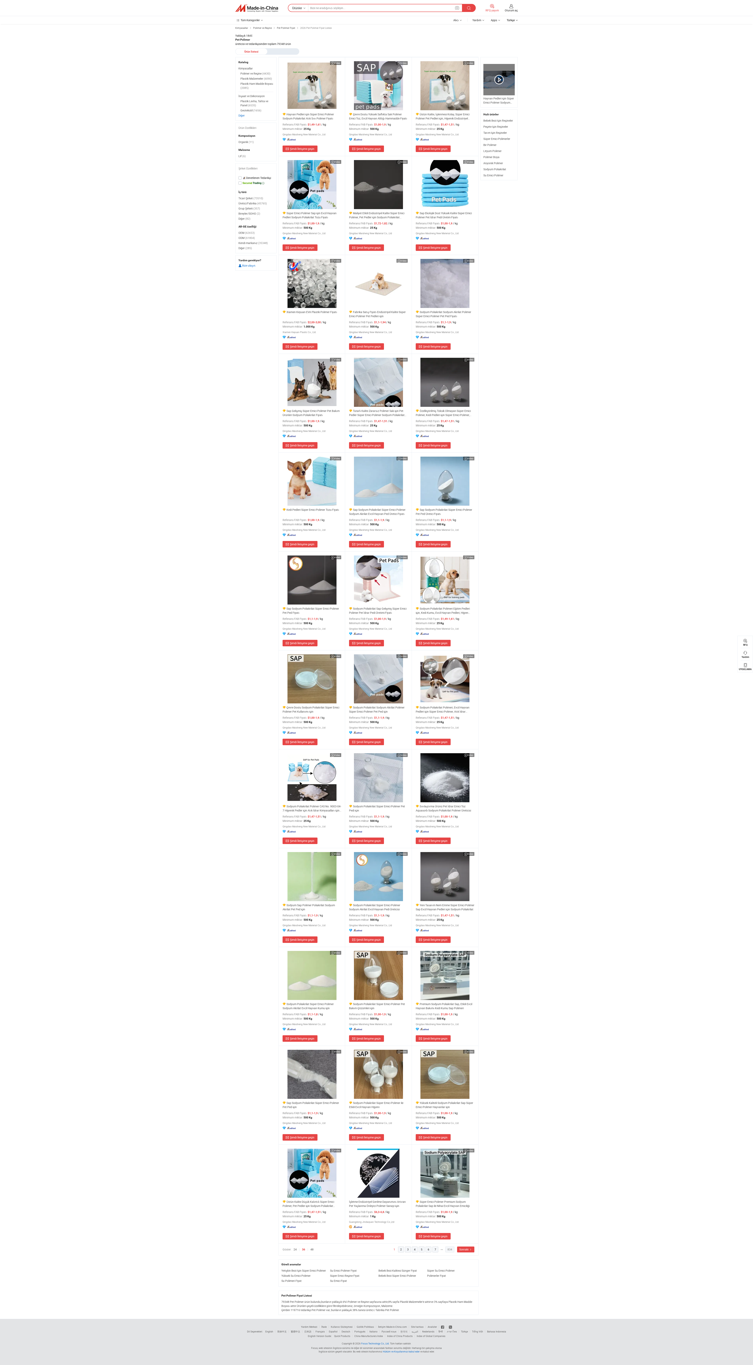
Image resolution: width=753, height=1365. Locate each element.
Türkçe (464, 1331)
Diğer (241, 115)
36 (303, 1249)
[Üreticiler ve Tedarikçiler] (256, 8)
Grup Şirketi (249, 208)
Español (333, 1331)
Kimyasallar (245, 68)
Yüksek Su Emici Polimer (296, 1276)
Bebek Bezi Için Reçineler (498, 120)
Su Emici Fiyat (338, 1281)
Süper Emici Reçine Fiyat (344, 1276)
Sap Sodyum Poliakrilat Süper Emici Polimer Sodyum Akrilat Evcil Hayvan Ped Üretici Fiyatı (377, 512)
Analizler (432, 1326)
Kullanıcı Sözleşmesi (342, 1326)
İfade (324, 1326)
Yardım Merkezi (309, 1326)
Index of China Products (400, 1336)
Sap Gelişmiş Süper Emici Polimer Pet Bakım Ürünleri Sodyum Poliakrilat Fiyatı (311, 413)
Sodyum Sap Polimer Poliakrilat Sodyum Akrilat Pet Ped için (309, 907)
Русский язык (389, 1331)
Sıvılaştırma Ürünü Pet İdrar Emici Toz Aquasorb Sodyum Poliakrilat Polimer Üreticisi (443, 808)
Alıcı (456, 20)
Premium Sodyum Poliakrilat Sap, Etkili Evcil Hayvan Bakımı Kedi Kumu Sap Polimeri (444, 1006)
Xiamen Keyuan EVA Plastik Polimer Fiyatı (311, 312)
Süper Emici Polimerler (496, 139)
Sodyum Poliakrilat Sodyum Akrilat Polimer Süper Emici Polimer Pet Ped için (377, 709)
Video (337, 63)
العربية (415, 1331)
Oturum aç (511, 10)
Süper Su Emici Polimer (441, 1270)
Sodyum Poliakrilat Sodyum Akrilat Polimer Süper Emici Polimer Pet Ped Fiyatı (443, 314)
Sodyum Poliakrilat (494, 169)
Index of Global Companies (431, 1336)
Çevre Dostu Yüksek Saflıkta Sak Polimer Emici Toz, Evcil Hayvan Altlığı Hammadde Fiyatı (378, 116)
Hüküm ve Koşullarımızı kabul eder (401, 1351)
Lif (242, 156)
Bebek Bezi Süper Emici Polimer (397, 1276)
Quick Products (342, 1336)
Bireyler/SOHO (249, 213)
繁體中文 (295, 1331)
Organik (246, 142)
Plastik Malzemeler (256, 78)
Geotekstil (250, 110)
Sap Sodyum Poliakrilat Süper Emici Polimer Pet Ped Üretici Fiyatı (444, 512)
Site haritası (417, 1326)
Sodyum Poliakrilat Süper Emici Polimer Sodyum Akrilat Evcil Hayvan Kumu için (308, 1006)
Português (359, 1331)
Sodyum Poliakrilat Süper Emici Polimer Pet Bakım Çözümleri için (377, 1006)
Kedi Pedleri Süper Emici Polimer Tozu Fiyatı (312, 510)
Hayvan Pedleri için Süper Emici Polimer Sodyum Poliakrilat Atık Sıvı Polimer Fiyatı (308, 116)
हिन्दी (440, 1331)
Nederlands (428, 1331)
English (269, 1331)
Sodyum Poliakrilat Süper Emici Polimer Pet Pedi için (377, 808)
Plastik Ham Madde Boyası (256, 86)
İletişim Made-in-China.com (392, 1326)
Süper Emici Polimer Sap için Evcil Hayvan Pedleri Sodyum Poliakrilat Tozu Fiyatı (309, 215)
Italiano (373, 1331)
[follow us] (450, 1326)
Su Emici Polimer (493, 175)
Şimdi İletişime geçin (302, 149)
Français (320, 1331)
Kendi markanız (253, 243)
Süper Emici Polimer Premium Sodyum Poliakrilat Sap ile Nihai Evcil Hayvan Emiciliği (443, 1204)
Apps (494, 20)
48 (312, 1249)
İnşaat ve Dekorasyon (251, 96)
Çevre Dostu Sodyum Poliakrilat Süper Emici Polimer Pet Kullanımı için (311, 709)
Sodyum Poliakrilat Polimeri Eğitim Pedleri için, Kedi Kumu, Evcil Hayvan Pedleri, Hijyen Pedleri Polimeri (443, 611)
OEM (246, 233)
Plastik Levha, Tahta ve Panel (254, 103)
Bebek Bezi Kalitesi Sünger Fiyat (397, 1270)
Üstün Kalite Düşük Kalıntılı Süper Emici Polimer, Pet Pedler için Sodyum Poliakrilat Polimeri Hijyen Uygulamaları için (308, 1204)
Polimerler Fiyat (436, 1276)
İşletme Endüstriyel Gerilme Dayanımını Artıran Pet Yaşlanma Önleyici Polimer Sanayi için (377, 1204)
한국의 (403, 1331)
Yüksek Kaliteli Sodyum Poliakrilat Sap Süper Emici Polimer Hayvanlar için (444, 1105)
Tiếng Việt (477, 1331)
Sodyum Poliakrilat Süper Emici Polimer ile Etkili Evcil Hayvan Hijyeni (376, 1105)
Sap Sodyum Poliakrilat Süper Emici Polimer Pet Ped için (311, 1105)
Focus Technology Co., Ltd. (375, 1343)
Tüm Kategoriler (250, 20)
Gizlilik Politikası (365, 1326)
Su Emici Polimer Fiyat (343, 1270)
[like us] (443, 1326)
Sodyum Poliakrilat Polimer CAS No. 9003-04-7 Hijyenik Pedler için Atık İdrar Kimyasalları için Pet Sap (312, 808)
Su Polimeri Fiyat (291, 1281)
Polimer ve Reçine (255, 73)
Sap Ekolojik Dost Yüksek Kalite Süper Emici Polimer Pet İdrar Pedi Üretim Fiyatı (444, 215)
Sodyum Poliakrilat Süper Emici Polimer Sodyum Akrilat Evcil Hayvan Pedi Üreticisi (374, 907)
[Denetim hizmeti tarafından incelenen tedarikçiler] (255, 177)
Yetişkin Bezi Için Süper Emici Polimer (303, 1270)
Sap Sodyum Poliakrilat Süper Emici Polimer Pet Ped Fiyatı (311, 611)
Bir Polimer (490, 145)
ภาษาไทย (452, 1331)
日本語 (307, 1331)
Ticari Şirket (250, 198)
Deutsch (346, 1331)
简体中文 (282, 1331)
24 (295, 1249)
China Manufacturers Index (368, 1336)
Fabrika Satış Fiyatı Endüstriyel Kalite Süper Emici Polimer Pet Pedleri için (377, 314)
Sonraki (464, 1249)
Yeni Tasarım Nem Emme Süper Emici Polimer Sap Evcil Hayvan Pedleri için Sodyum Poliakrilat (445, 907)
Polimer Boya (491, 157)
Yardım (476, 20)
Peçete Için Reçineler (495, 126)
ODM (246, 238)
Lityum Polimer (492, 151)
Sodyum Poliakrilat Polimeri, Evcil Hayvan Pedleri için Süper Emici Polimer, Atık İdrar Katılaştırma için (442, 710)
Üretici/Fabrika (252, 203)
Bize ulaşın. (249, 265)
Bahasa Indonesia (496, 1331)
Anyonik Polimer (493, 163)
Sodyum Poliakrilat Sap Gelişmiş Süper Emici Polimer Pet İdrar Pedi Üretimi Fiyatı (378, 611)
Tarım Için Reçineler (495, 133)
